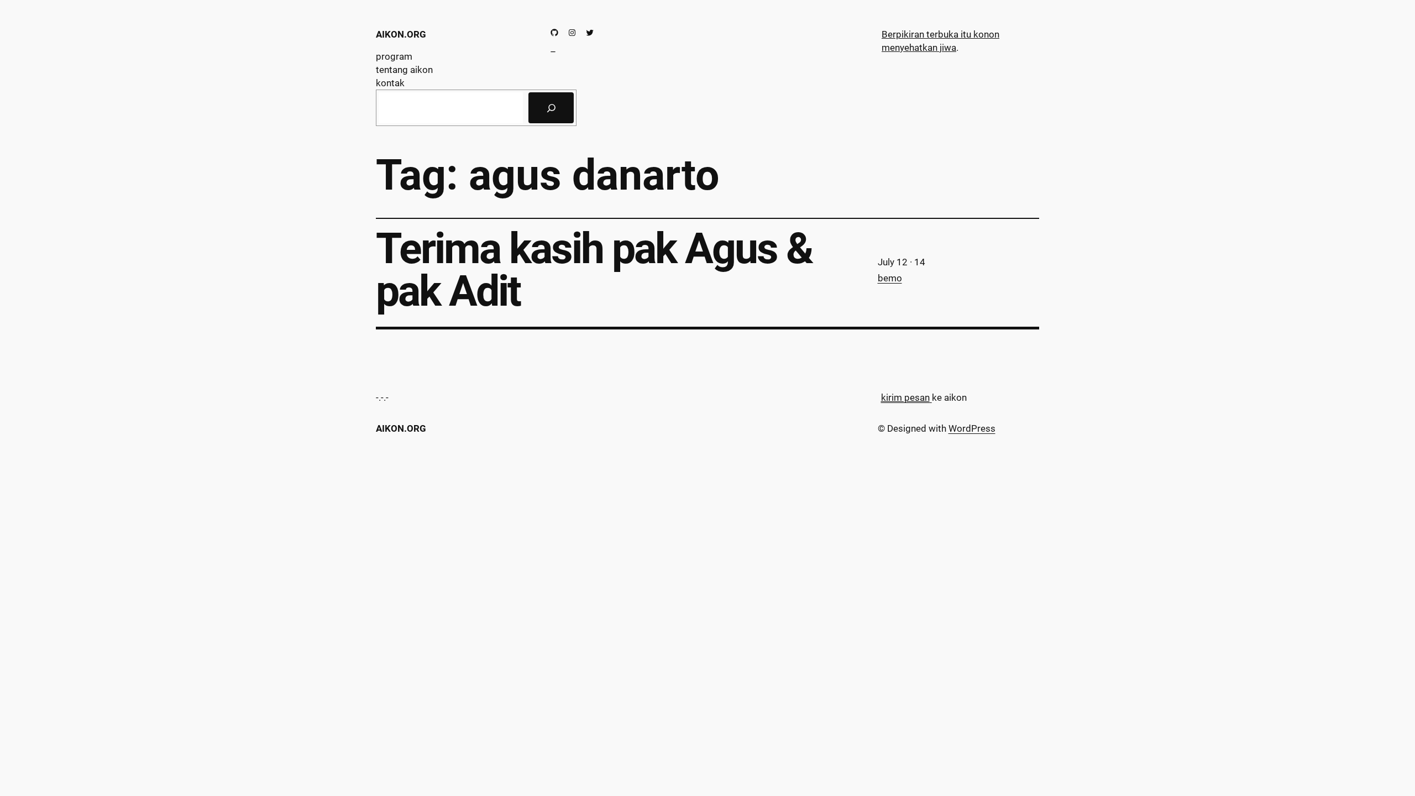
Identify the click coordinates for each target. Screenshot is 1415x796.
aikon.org (401, 34)
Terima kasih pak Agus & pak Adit (594, 270)
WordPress (971, 428)
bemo (890, 278)
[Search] (551, 107)
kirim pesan (905, 397)
